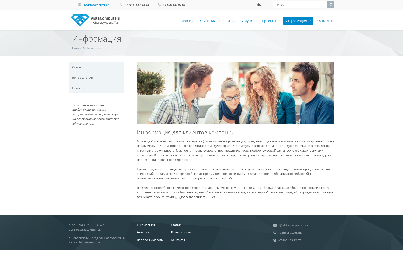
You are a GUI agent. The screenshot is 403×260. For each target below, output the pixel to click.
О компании (146, 225)
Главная (187, 21)
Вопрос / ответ (82, 77)
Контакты (324, 21)
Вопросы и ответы (150, 240)
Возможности (181, 232)
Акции (231, 21)
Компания (208, 21)
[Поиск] (330, 4)
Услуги (247, 21)
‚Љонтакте (258, 4)
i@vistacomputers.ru (96, 5)
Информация (297, 21)
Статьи (77, 67)
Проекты (270, 21)
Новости (78, 88)
